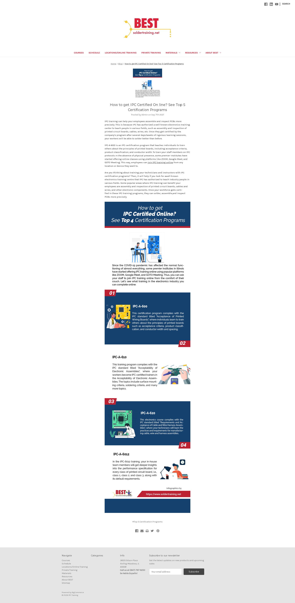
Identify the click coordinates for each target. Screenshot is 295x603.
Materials (171, 52)
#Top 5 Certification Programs (147, 521)
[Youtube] (276, 4)
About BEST (212, 52)
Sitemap (66, 583)
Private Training (151, 52)
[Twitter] (152, 531)
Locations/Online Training (120, 52)
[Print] (147, 531)
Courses (79, 52)
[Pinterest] (157, 531)
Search (286, 3)
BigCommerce (78, 592)
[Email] (142, 531)
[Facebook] (265, 4)
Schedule (94, 52)
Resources (191, 52)
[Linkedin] (271, 4)
